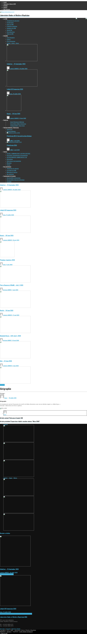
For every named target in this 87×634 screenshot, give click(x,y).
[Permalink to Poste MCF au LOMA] (18, 512)
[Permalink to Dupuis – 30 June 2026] (14, 110)
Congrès (5, 424)
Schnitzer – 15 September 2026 (16, 64)
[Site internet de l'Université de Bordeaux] (86, 19)
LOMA (11, 141)
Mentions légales (16, 628)
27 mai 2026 (16, 315)
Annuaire (2, 628)
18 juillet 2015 (12, 398)
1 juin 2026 (15, 290)
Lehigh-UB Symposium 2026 (15, 89)
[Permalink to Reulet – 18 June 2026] (15, 332)
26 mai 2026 (15, 340)
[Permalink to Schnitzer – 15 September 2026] (22, 60)
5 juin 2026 (9, 264)
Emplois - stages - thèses (10, 478)
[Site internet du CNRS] (76, 19)
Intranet (8, 628)
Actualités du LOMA (4, 574)
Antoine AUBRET (7, 290)
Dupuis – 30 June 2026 (13, 114)
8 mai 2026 (16, 366)
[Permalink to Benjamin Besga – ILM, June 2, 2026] (15, 358)
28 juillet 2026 (23, 68)
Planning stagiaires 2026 (7, 260)
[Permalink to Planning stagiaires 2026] (15, 282)
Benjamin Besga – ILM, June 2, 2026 (10, 336)
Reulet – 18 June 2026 (6, 310)
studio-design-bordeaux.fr (26, 631)
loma (11, 94)
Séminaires (11, 574)
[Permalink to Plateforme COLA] (14, 142)
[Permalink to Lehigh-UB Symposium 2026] (22, 86)
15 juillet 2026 (17, 94)
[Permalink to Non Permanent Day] (18, 476)
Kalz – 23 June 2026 (6, 361)
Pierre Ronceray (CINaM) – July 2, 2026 (11, 285)
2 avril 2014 (16, 141)
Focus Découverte (16, 614)
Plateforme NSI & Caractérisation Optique (19, 136)
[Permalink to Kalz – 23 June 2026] (15, 383)
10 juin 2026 (22, 118)
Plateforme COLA (12, 145)
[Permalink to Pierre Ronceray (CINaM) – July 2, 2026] (15, 307)
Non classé (2, 385)
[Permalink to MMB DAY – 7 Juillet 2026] (18, 459)
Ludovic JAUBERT (14, 68)
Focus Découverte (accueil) (26, 614)
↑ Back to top (3, 633)
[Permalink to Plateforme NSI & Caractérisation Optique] (13, 133)
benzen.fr (9, 631)
